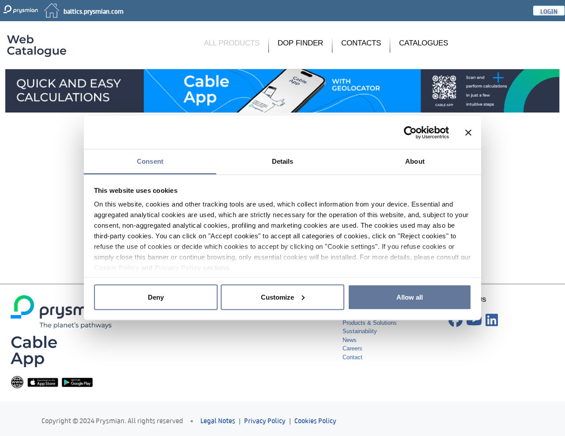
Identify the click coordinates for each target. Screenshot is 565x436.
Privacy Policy (177, 267)
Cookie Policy (116, 267)
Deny (156, 297)
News (350, 340)
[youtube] (474, 320)
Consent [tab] (150, 161)
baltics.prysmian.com (94, 10)
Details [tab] (283, 161)
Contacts (361, 43)
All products (232, 43)
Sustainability (360, 331)
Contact (352, 357)
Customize (277, 297)
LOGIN (548, 10)
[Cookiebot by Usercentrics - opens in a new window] (410, 132)
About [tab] (415, 161)
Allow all (409, 297)
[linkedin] (492, 320)
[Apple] (42, 382)
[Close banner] (468, 132)
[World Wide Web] (17, 382)
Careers (352, 348)
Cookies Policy (315, 419)
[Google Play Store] (77, 382)
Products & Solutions (370, 322)
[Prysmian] (282, 90)
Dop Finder (300, 43)
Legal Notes (217, 419)
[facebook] (455, 320)
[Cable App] (34, 351)
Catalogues (423, 43)
